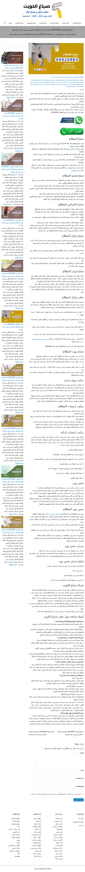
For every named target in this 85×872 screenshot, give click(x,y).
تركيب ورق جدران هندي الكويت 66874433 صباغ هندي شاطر (13, 66)
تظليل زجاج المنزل (14, 845)
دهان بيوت (69, 80)
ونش (18, 840)
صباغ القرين (43, 23)
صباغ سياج (58, 84)
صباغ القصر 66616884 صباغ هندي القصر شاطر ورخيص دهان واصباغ (12, 480)
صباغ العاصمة (77, 23)
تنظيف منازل (37, 818)
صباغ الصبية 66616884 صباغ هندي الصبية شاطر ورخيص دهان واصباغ (12, 274)
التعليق (81, 753)
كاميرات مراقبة (57, 840)
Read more (10, 97)
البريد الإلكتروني (79, 778)
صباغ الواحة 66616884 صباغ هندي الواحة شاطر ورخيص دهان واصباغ (12, 379)
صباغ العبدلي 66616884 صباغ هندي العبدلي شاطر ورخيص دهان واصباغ (13, 115)
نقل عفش (59, 843)
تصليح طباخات (36, 843)
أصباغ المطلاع (76, 80)
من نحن (81, 825)
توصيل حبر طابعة (14, 851)
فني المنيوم (16, 832)
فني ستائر (38, 851)
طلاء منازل (68, 86)
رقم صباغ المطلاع (50, 80)
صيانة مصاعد (58, 856)
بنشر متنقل (58, 824)
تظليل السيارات (36, 845)
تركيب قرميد (16, 848)
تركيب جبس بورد (53, 514)
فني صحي (59, 832)
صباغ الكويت (73, 149)
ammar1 (77, 77)
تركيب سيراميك (57, 848)
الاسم (82, 770)
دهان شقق (64, 80)
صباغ (10, 23)
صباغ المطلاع (37, 80)
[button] (72, 23)
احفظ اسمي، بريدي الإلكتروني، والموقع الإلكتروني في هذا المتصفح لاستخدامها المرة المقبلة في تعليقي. (56, 794)
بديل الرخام (37, 856)
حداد (18, 826)
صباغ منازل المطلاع (40, 84)
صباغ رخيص (35, 82)
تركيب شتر (59, 853)
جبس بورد (45, 339)
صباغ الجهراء (19, 23)
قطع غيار (17, 856)
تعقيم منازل (37, 832)
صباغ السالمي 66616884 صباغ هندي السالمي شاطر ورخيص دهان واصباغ (12, 222)
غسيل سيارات (15, 834)
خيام (18, 853)
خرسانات (38, 821)
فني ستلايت (58, 818)
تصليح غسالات (15, 818)
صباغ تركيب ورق (71, 82)
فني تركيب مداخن (14, 829)
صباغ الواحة (74, 170)
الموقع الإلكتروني (79, 786)
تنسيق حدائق (37, 853)
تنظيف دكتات (37, 837)
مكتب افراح (37, 824)
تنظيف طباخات (36, 840)
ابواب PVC (59, 859)
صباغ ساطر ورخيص (71, 84)
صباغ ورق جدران (76, 86)
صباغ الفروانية (31, 23)
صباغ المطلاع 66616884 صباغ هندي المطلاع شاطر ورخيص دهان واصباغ (12, 326)
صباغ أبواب (43, 80)
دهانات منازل (58, 80)
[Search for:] (12, 46)
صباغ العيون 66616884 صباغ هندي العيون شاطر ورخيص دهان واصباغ (12, 531)
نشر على (68, 77)
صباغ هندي (77, 188)
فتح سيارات (58, 845)
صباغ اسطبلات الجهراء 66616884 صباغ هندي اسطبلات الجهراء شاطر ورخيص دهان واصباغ (12, 169)
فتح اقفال (59, 829)
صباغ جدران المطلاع (50, 82)
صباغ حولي (65, 23)
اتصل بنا (81, 818)
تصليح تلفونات (15, 824)
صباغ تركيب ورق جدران (61, 82)
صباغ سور (63, 84)
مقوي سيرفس (57, 834)
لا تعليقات (81, 89)
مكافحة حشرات (57, 826)
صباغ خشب (41, 82)
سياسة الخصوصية (78, 822)
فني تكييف (38, 829)
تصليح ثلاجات (16, 821)
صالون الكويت (37, 826)
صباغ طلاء (53, 84)
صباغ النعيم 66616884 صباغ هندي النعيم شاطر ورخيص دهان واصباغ (12, 429)
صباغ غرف (47, 84)
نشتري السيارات (36, 834)
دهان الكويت (54, 77)
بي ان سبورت (58, 821)
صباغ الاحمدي (54, 23)
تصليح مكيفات (15, 837)
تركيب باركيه (58, 851)
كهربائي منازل (58, 837)
